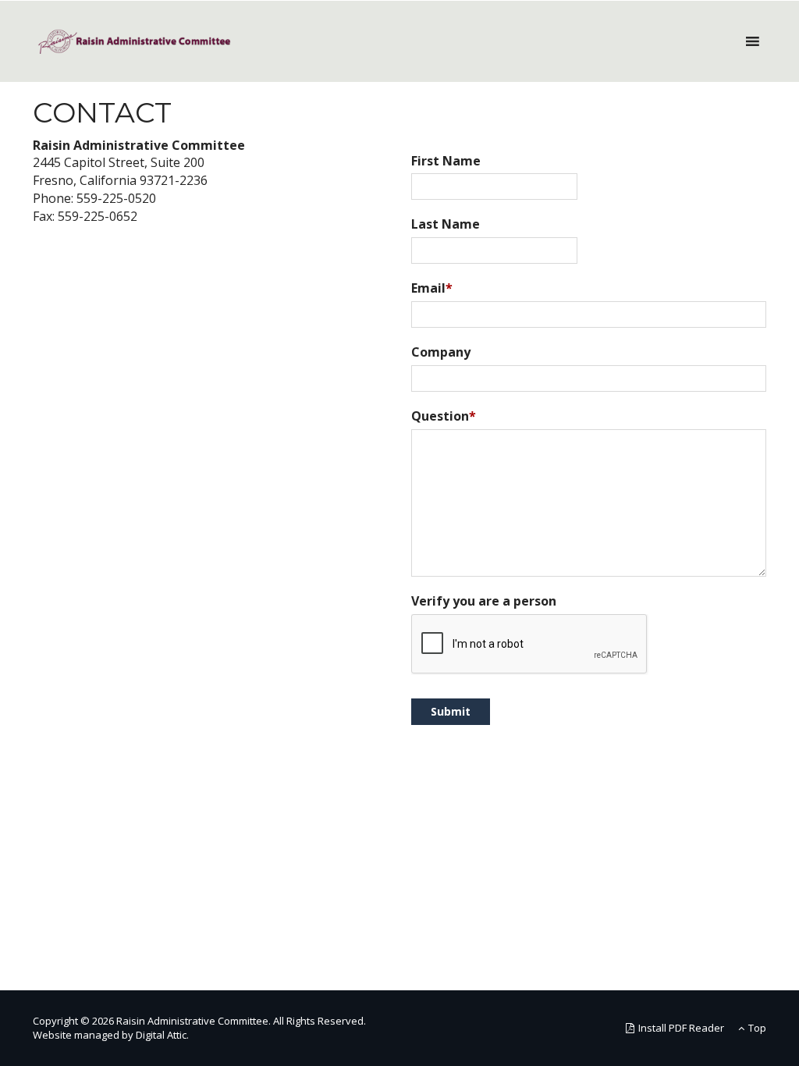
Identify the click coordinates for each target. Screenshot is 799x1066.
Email (432, 288)
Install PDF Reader (681, 1028)
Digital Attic (161, 1035)
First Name (446, 160)
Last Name (445, 224)
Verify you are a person (483, 600)
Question (443, 416)
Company (441, 352)
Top (757, 1028)
